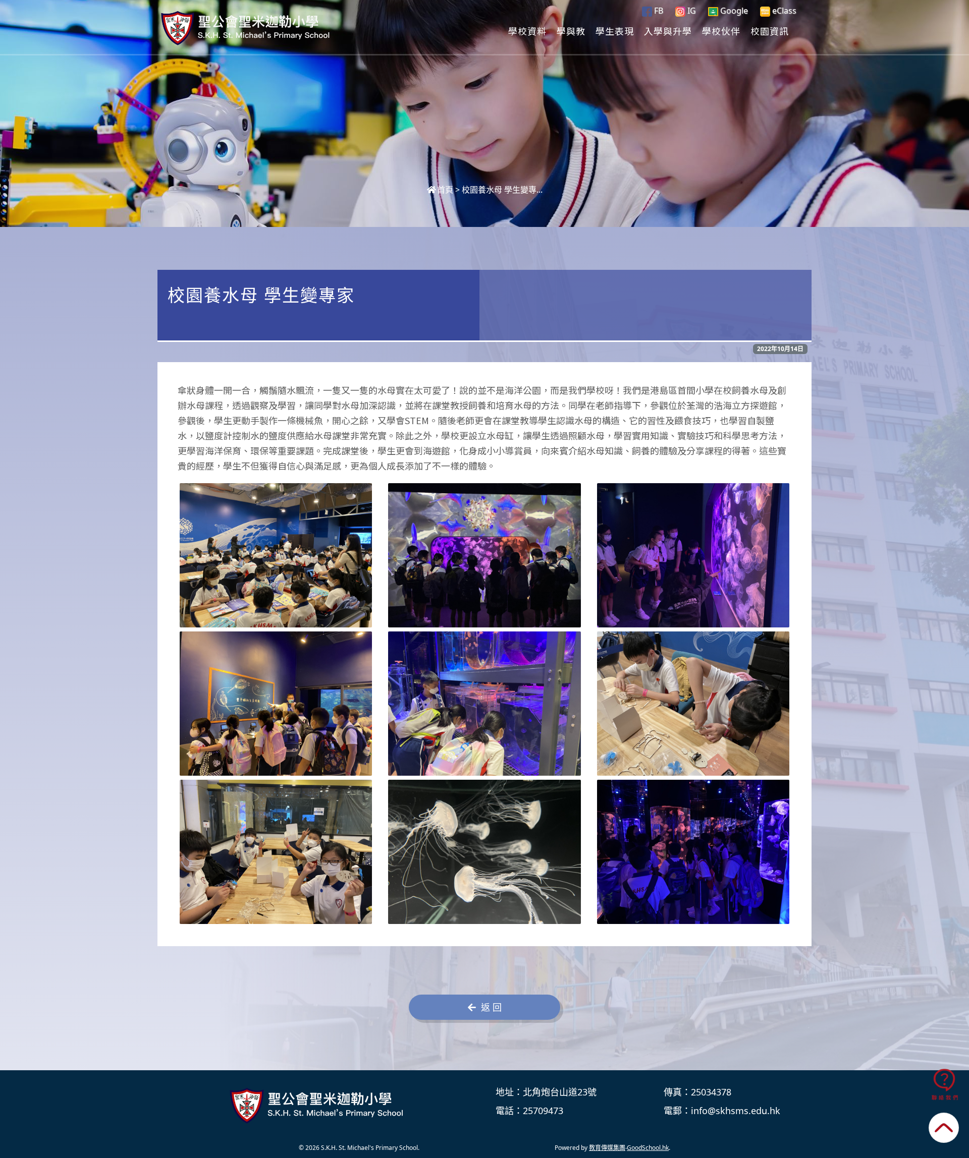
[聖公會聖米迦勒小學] (318, 1105)
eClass (783, 10)
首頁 (445, 189)
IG (690, 10)
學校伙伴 (721, 30)
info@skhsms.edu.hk (735, 1111)
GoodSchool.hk (648, 1147)
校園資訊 (769, 30)
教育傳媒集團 (607, 1147)
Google (733, 10)
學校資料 (527, 30)
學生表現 (615, 30)
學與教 (571, 30)
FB (657, 10)
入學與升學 (668, 30)
